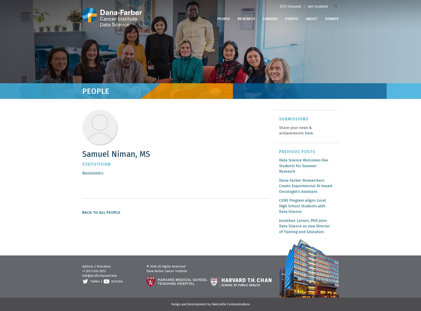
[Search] (336, 6)
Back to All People (101, 212)
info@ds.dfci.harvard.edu (99, 276)
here (309, 133)
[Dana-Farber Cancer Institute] (112, 13)
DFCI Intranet (290, 6)
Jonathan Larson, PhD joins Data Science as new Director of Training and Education (304, 226)
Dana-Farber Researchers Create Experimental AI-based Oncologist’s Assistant (305, 186)
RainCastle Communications (231, 304)
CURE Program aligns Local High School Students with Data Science (302, 206)
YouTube (117, 281)
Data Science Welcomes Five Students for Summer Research (303, 166)
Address (88, 266)
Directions (104, 266)
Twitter (95, 281)
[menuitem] (290, 6)
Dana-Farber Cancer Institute (166, 271)
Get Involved (318, 6)
